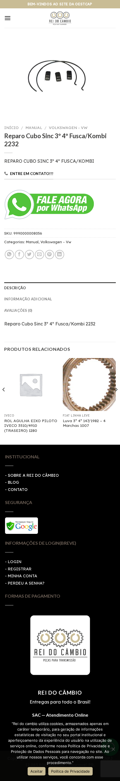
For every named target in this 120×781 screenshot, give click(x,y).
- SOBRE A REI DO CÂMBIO (32, 475)
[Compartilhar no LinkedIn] (59, 254)
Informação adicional (28, 299)
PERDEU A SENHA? (26, 583)
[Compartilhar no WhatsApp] (9, 254)
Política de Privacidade (70, 771)
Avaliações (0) (18, 310)
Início (11, 127)
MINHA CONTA (22, 575)
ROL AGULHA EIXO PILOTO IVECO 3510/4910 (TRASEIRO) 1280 (30, 425)
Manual (33, 127)
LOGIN (14, 561)
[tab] (60, 287)
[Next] (116, 400)
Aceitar (36, 771)
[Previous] (4, 400)
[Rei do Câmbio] (60, 18)
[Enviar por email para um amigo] (39, 254)
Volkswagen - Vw (68, 127)
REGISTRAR (20, 568)
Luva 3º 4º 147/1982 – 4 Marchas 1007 (84, 423)
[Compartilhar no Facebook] (19, 254)
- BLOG (12, 482)
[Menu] (7, 18)
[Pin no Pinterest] (49, 254)
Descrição (15, 288)
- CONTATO (16, 489)
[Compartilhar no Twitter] (29, 254)
